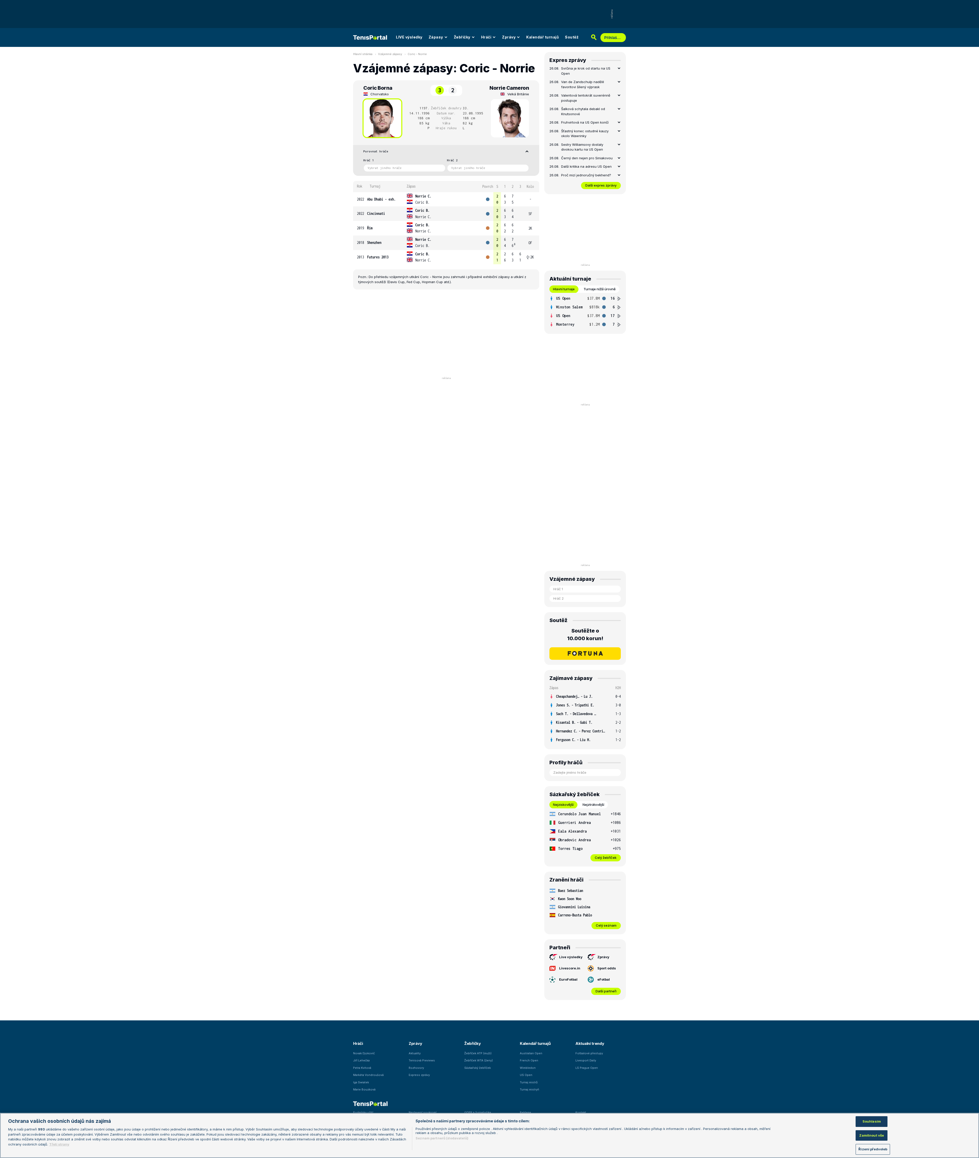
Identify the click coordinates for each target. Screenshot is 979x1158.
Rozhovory (416, 1068)
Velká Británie (518, 94)
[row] (446, 199)
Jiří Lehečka (361, 1060)
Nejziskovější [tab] (563, 804)
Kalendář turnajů (542, 37)
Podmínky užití (363, 1112)
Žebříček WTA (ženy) (478, 1060)
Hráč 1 (368, 160)
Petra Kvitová (362, 1068)
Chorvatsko (379, 94)
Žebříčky (462, 37)
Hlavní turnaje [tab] (564, 289)
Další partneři (606, 991)
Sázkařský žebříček (477, 1068)
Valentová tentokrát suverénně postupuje (585, 97)
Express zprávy (419, 1075)
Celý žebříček (605, 858)
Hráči (486, 37)
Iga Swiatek (361, 1082)
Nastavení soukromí (422, 1112)
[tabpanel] (585, 311)
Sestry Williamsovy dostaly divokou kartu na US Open (582, 147)
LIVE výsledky (409, 37)
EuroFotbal (568, 979)
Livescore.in (569, 968)
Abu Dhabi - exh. (381, 199)
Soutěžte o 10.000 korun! (585, 634)
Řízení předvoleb (872, 1149)
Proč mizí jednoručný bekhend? (586, 175)
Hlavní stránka (362, 54)
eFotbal (603, 979)
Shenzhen (374, 242)
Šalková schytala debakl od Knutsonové (583, 111)
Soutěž (571, 37)
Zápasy (436, 37)
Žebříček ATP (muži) (478, 1053)
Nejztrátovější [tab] (593, 804)
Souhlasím (871, 1121)
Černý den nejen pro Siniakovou (587, 158)
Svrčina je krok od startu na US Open (585, 70)
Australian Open (531, 1053)
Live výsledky (571, 957)
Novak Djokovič (364, 1053)
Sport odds (606, 968)
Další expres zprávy (600, 185)
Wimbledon (528, 1068)
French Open (529, 1060)
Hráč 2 (452, 160)
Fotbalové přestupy (589, 1053)
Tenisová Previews (422, 1060)
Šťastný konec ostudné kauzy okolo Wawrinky (585, 133)
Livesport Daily (585, 1060)
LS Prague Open (586, 1068)
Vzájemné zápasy (390, 54)
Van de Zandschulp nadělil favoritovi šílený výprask (582, 84)
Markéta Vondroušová (368, 1075)
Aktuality (415, 1053)
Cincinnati (376, 213)
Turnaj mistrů (529, 1082)
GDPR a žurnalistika (477, 1112)
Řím (369, 228)
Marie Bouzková (364, 1089)
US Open (526, 1075)
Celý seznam (606, 925)
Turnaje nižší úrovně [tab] (600, 289)
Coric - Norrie (417, 54)
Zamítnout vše (871, 1135)
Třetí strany (59, 1144)
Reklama (525, 1112)
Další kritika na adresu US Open (586, 166)
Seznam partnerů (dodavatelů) (442, 1138)
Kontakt (580, 1112)
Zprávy (509, 37)
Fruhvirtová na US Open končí (585, 122)
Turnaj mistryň (529, 1089)
